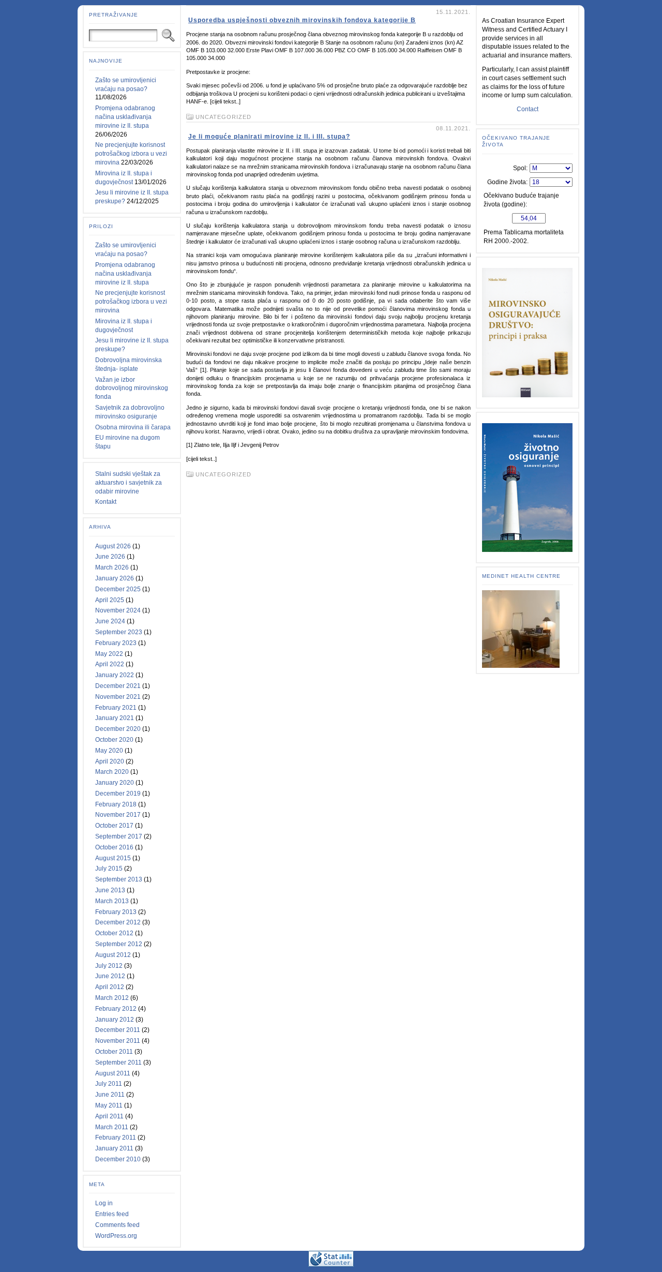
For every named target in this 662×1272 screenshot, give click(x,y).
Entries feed (112, 1214)
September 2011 (118, 1062)
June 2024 (110, 621)
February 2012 (116, 1008)
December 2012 (118, 922)
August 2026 (113, 546)
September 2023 (118, 632)
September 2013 (118, 879)
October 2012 (114, 933)
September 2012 (118, 944)
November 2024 (118, 610)
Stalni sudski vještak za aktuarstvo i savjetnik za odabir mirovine (128, 482)
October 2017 (114, 825)
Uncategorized (223, 117)
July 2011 (108, 1083)
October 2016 (114, 847)
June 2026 (110, 556)
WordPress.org (116, 1235)
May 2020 (109, 750)
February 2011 (115, 1137)
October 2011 (114, 1051)
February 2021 (116, 707)
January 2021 (114, 718)
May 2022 (109, 653)
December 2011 (117, 1030)
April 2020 (109, 761)
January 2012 (114, 1019)
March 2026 (112, 567)
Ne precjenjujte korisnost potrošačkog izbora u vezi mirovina (131, 153)
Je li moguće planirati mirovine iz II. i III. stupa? (269, 136)
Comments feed (117, 1225)
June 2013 (110, 890)
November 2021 (118, 696)
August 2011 (112, 1073)
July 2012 (109, 965)
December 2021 (118, 686)
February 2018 (116, 804)
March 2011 (111, 1127)
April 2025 (109, 600)
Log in (104, 1203)
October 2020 (114, 739)
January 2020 (114, 782)
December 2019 (118, 793)
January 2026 (114, 578)
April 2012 (109, 987)
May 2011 (109, 1105)
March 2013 (112, 901)
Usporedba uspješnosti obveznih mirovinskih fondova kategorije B (302, 20)
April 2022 (109, 664)
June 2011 (110, 1094)
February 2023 (116, 643)
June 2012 (110, 976)
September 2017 (118, 836)
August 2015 (113, 858)
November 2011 (117, 1040)
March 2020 (112, 771)
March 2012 (112, 997)
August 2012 (113, 955)
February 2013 (116, 912)
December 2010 (118, 1159)
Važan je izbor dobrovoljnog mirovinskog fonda (131, 388)
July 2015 (109, 868)
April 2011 (109, 1116)
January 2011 (114, 1148)
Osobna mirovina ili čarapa (133, 427)
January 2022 (114, 675)
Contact (527, 109)
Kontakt (105, 501)
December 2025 (118, 589)
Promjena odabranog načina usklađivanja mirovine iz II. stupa (125, 116)
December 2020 (118, 728)
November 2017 (118, 814)
